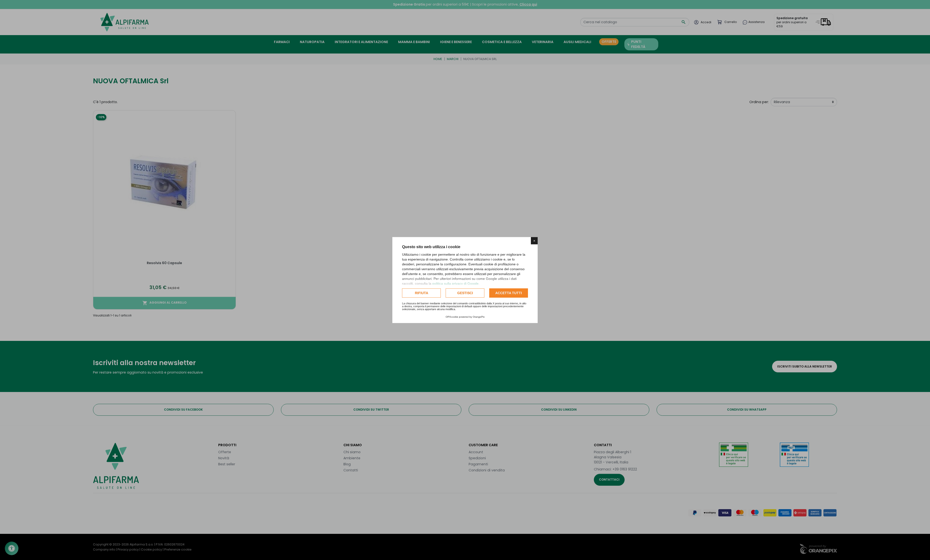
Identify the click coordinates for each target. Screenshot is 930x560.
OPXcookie (452, 316)
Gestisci (465, 293)
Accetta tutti (508, 293)
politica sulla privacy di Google (455, 283)
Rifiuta (421, 293)
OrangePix (479, 316)
